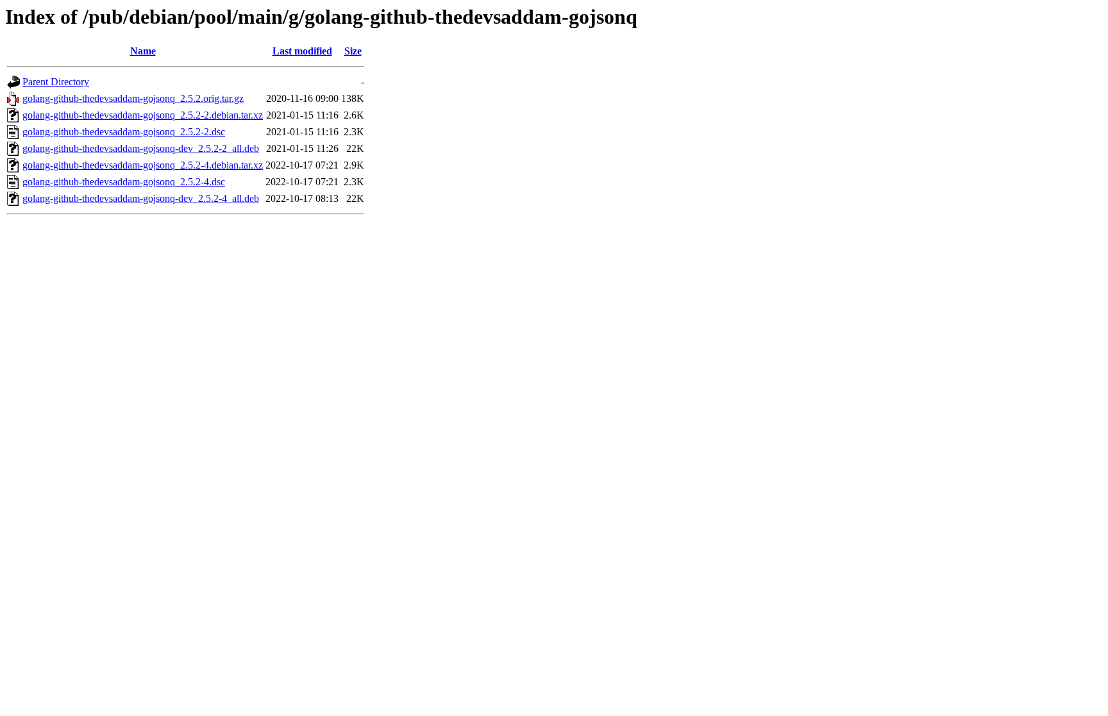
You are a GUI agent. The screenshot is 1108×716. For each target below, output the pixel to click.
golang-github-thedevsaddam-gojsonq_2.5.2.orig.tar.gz (133, 98)
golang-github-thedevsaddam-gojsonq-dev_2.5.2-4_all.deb (140, 198)
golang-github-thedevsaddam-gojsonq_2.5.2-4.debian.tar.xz (142, 165)
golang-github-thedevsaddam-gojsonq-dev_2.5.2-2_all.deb (140, 148)
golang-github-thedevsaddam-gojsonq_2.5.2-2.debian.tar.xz (142, 115)
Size (353, 51)
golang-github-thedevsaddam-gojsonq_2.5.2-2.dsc (123, 131)
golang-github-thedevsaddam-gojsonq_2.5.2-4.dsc (123, 181)
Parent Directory (55, 81)
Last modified (302, 51)
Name (143, 51)
